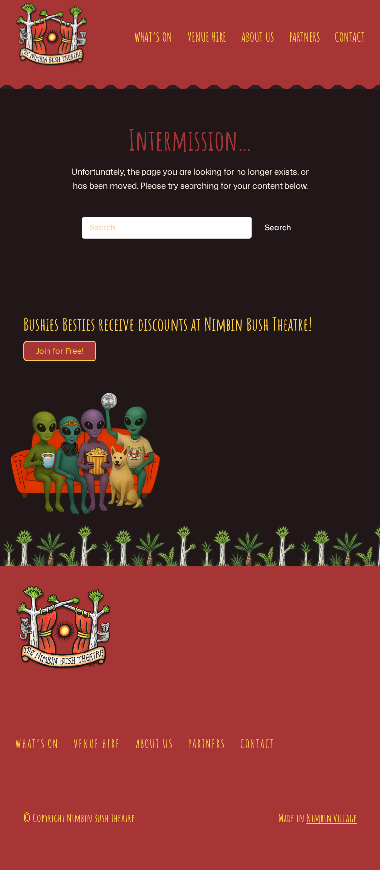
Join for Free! (60, 350)
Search (278, 227)
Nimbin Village (331, 818)
